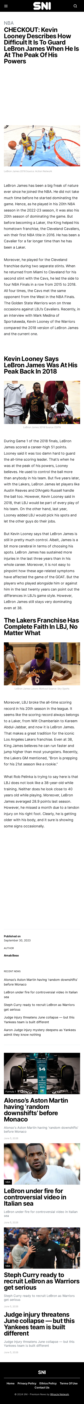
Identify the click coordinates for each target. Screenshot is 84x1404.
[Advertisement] (42, 95)
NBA (9, 23)
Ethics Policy (48, 1383)
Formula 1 (10, 1091)
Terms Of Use (69, 1383)
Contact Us (42, 1387)
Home (10, 1383)
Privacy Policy (27, 1383)
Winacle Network (59, 1394)
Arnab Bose (11, 955)
